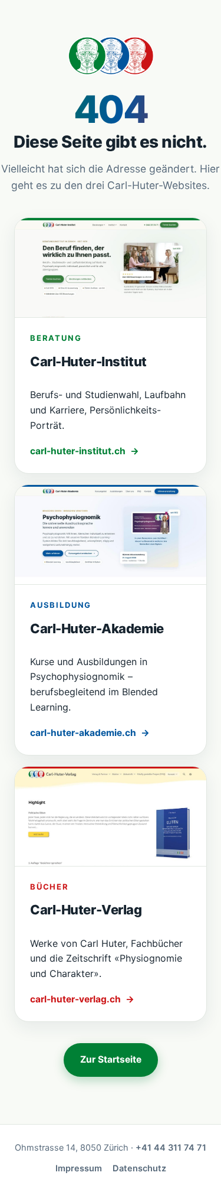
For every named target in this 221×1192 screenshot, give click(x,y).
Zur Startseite (110, 1059)
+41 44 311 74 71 (171, 1147)
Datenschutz (139, 1168)
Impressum (78, 1168)
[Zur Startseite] (110, 55)
